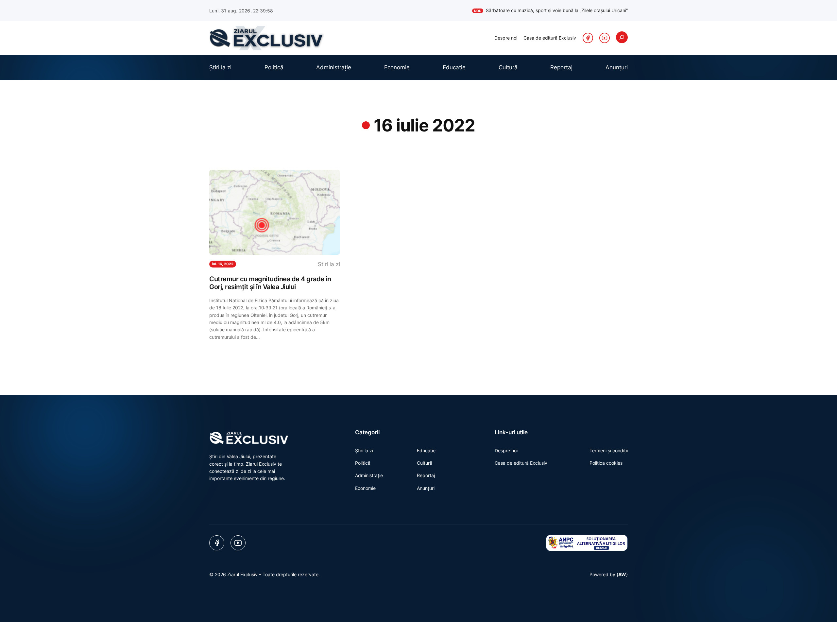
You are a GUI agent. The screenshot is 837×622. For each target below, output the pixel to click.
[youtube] (604, 38)
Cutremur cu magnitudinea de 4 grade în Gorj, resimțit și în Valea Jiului (270, 283)
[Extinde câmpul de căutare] (622, 37)
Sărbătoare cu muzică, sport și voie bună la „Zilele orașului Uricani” (551, 10)
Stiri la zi (329, 264)
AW (622, 574)
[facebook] (588, 38)
